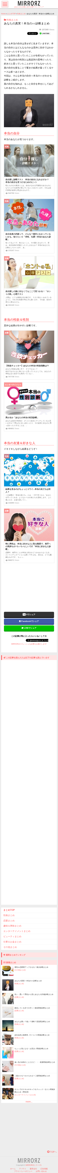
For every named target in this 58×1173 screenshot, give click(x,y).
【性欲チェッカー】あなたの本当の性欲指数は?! (27, 366)
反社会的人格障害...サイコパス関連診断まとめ (32, 1035)
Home (3, 14)
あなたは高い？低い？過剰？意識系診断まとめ (32, 1022)
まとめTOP (11, 14)
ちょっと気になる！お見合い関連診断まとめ (31, 1049)
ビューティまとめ (12, 936)
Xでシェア (30, 614)
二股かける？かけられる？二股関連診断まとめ (32, 1076)
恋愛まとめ (9, 920)
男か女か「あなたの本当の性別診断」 (22, 417)
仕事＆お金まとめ (12, 942)
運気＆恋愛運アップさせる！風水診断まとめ (31, 967)
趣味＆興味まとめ (12, 926)
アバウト (22, 1169)
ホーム (13, 1169)
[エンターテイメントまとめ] (25, 1095)
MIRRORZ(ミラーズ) (33, 1165)
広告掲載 (44, 1169)
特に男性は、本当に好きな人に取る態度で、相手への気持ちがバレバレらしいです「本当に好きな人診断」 (28, 546)
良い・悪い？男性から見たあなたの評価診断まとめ (33, 994)
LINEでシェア (30, 628)
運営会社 (33, 1169)
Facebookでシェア (30, 621)
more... (29, 1101)
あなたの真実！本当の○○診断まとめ (28, 981)
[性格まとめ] (19, 984)
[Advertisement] (29, 585)
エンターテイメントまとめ (16, 931)
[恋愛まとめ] (19, 997)
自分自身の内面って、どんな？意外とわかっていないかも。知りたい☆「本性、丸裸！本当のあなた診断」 (28, 237)
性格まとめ (21, 14)
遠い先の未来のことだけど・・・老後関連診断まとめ (34, 1062)
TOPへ (53, 1152)
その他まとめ (10, 947)
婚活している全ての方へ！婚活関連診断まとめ (32, 1008)
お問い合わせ (41, 1171)
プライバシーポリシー (23, 1171)
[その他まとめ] (19, 970)
